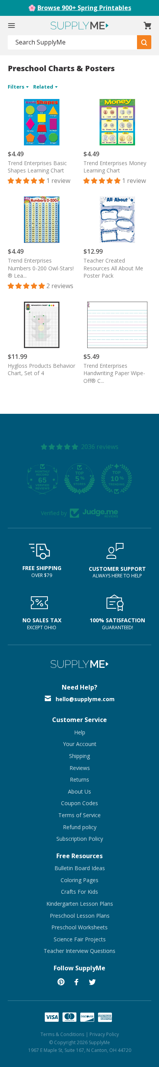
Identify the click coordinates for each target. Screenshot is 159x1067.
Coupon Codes (79, 803)
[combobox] (72, 42)
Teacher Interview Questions (79, 950)
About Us (79, 791)
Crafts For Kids (79, 891)
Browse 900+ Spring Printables (84, 7)
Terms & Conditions (62, 1034)
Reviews (79, 768)
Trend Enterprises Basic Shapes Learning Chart (37, 166)
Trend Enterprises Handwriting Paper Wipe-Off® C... (114, 373)
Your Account (79, 744)
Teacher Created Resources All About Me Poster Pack (113, 268)
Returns (79, 779)
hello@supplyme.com (85, 699)
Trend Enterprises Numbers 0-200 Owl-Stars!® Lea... (41, 268)
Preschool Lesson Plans (80, 915)
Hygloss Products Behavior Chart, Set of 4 (41, 369)
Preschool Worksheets (79, 927)
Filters (16, 86)
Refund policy (79, 827)
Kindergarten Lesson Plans (79, 903)
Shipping (79, 756)
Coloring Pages (79, 880)
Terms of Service (79, 815)
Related (43, 86)
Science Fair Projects (80, 939)
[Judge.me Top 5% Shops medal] (79, 478)
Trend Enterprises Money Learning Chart (114, 166)
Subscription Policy (79, 838)
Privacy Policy (104, 1034)
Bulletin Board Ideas (79, 868)
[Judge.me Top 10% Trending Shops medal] (116, 478)
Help (79, 732)
